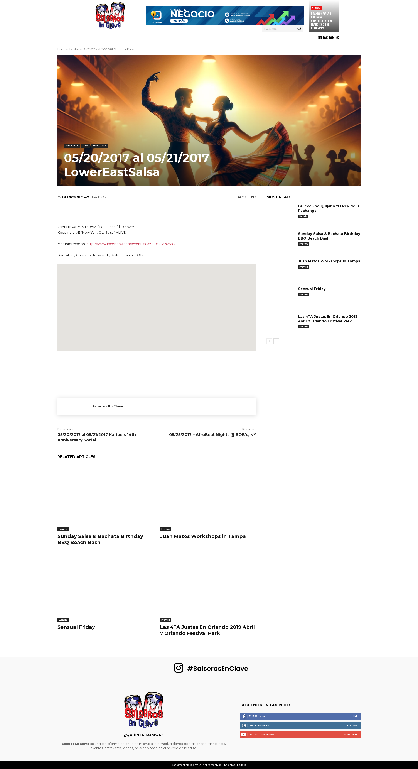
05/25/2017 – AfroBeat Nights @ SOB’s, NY (212, 434)
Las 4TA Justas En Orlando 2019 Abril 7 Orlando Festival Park (207, 630)
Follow (352, 725)
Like (355, 716)
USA (85, 145)
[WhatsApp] (156, 211)
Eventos (74, 49)
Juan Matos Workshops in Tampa (203, 536)
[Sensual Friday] (105, 588)
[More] (196, 211)
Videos (316, 8)
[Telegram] (182, 211)
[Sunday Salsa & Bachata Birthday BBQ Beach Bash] (105, 497)
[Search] (299, 28)
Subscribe (350, 734)
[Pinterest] (143, 211)
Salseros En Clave (75, 197)
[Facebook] (117, 211)
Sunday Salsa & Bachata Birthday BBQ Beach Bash (100, 539)
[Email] (169, 211)
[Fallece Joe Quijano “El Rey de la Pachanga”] (280, 214)
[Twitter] (130, 211)
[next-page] (276, 341)
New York (99, 145)
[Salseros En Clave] (75, 406)
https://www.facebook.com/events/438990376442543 (130, 244)
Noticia (303, 216)
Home (61, 49)
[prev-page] (269, 341)
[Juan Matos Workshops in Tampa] (208, 497)
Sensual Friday (76, 627)
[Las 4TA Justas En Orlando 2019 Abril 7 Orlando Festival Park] (208, 588)
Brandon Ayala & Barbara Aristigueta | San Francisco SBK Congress (322, 20)
